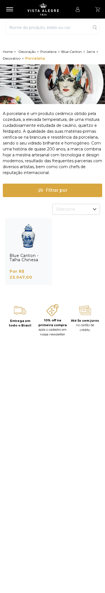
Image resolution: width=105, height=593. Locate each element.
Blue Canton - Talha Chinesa (24, 257)
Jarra (91, 51)
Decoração (27, 51)
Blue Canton (71, 51)
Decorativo (11, 58)
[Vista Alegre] (45, 9)
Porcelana (48, 51)
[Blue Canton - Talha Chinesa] (28, 236)
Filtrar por (56, 190)
